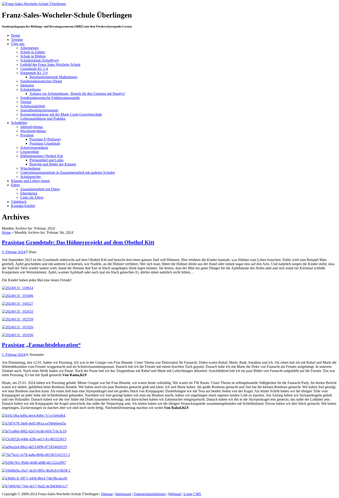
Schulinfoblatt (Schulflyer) (39, 60)
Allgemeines (29, 48)
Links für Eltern (31, 197)
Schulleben (19, 123)
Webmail (174, 494)
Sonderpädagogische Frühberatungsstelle (50, 98)
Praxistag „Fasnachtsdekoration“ (41, 345)
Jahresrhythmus (31, 127)
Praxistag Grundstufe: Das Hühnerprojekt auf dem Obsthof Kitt (78, 242)
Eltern (15, 185)
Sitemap (107, 494)
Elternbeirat (28, 193)
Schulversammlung (34, 148)
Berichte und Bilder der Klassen (53, 164)
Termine (17, 40)
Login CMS (192, 494)
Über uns (17, 44)
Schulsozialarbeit (32, 106)
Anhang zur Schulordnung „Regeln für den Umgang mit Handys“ (77, 94)
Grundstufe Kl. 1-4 (34, 69)
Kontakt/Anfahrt (23, 206)
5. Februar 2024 (13, 252)
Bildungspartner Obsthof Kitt (41, 156)
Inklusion (27, 85)
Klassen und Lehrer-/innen (30, 181)
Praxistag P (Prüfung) (45, 139)
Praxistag (27, 135)
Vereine (25, 102)
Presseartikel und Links (46, 160)
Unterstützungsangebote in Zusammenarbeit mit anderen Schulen (67, 172)
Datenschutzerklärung (150, 494)
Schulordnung (30, 89)
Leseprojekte (29, 152)
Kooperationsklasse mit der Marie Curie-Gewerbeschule (61, 114)
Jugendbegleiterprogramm (39, 110)
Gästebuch (19, 202)
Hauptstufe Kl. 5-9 (34, 73)
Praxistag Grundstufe (45, 143)
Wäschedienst (30, 168)
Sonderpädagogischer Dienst (41, 81)
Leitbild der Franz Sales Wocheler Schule (50, 64)
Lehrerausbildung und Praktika (42, 118)
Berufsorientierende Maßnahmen (53, 77)
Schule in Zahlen (32, 52)
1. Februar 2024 (13, 355)
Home (15, 35)
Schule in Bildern (33, 56)
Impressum (123, 494)
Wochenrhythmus (33, 131)
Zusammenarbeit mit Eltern (40, 189)
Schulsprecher (30, 177)
